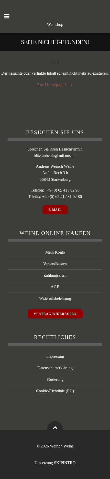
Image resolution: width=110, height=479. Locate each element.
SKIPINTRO (65, 463)
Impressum (55, 356)
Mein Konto (55, 252)
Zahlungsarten (55, 275)
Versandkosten (55, 264)
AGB (55, 287)
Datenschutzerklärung (55, 368)
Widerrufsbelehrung (55, 298)
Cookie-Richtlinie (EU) (55, 391)
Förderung (55, 379)
